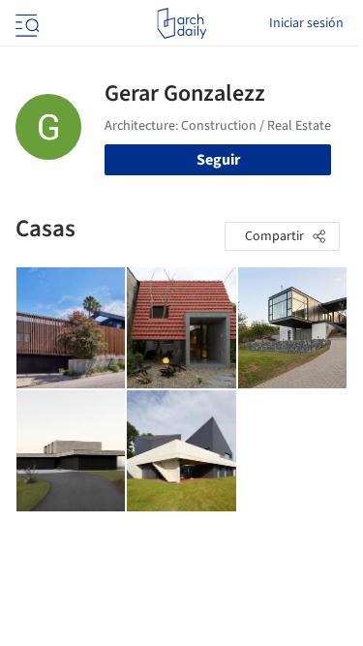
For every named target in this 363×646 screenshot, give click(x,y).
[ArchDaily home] (181, 23)
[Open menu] (25, 23)
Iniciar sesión (306, 23)
